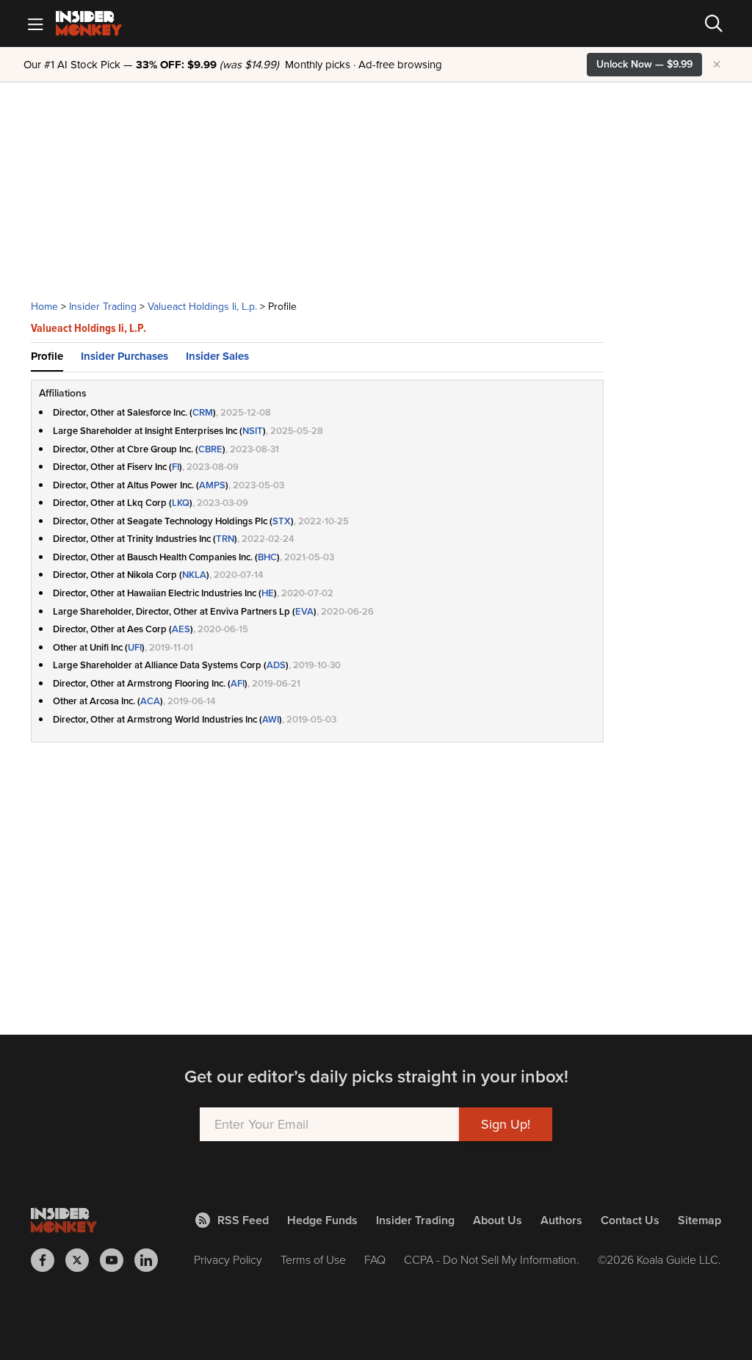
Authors (561, 1220)
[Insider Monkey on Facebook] (48, 1260)
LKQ (180, 503)
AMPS (212, 485)
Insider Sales (217, 356)
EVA (304, 611)
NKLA (194, 575)
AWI (270, 719)
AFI (238, 683)
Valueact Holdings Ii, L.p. (202, 306)
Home (44, 306)
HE (267, 593)
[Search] (713, 23)
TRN (225, 539)
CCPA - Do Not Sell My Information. (491, 1259)
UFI (135, 647)
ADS (276, 665)
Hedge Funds (322, 1220)
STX (281, 521)
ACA (150, 701)
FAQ (375, 1259)
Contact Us (630, 1220)
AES (181, 629)
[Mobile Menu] (35, 23)
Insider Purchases (124, 356)
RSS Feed (243, 1220)
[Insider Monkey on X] (82, 1260)
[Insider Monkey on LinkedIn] (151, 1260)
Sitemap (699, 1220)
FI (175, 467)
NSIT (252, 431)
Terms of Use (313, 1259)
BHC (267, 557)
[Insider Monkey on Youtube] (117, 1260)
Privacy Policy (228, 1259)
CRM (202, 412)
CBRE (210, 449)
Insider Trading (103, 306)
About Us (497, 1220)
